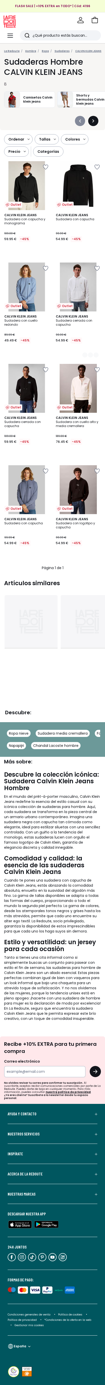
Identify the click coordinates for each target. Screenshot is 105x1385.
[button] (95, 20)
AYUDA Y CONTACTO (22, 1114)
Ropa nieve (19, 733)
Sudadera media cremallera (63, 733)
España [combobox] (20, 1346)
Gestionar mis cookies (29, 1325)
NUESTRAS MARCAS (21, 1194)
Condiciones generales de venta (29, 1315)
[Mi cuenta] (80, 20)
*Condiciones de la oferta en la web (67, 1320)
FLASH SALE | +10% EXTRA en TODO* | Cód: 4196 (52, 6)
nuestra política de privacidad (68, 1092)
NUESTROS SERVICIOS (24, 1134)
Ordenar (16, 139)
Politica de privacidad (22, 1320)
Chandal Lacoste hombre (55, 745)
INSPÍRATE (15, 1153)
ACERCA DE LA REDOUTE (25, 1174)
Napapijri (16, 745)
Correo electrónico (22, 1061)
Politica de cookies (70, 1315)
